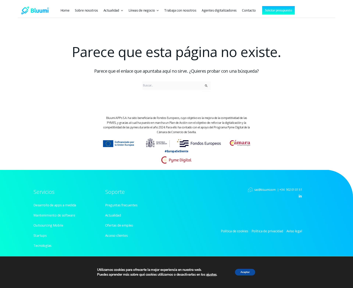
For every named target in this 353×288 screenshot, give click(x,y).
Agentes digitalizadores (219, 10)
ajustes (211, 274)
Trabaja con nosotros (180, 10)
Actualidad (111, 10)
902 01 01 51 (294, 190)
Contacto (249, 10)
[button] (121, 10)
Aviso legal (294, 231)
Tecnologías (42, 245)
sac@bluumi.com (265, 190)
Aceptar (245, 272)
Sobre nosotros (86, 10)
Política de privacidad (267, 231)
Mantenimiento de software (54, 215)
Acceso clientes (116, 235)
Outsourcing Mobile (48, 225)
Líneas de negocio (142, 10)
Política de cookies (234, 231)
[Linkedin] (300, 196)
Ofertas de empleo (119, 225)
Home (64, 10)
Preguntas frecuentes (121, 205)
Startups (40, 235)
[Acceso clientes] (310, 9)
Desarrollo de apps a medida (54, 205)
